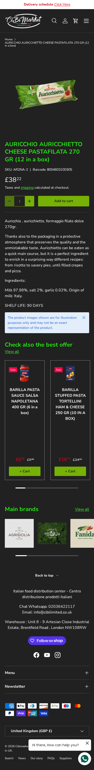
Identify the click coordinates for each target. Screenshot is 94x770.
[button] (75, 21)
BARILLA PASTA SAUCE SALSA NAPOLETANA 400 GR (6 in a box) (25, 401)
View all (12, 351)
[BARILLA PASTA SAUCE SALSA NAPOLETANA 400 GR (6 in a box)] (24, 373)
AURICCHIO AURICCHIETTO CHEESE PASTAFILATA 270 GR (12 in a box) (47, 44)
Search (9, 758)
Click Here (62, 4)
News (22, 758)
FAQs (51, 758)
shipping (27, 187)
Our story (37, 758)
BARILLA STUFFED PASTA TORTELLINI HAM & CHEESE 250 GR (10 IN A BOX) (70, 404)
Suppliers (66, 758)
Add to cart (63, 201)
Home (9, 39)
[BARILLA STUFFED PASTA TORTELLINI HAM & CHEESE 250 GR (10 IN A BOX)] (70, 373)
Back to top (44, 575)
